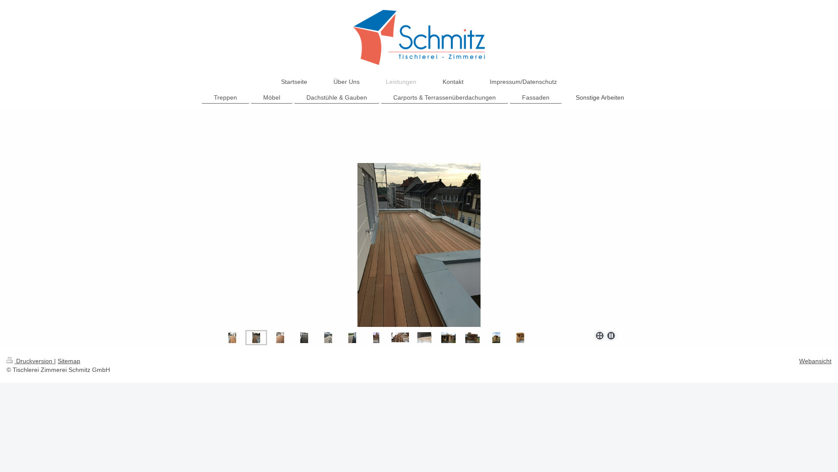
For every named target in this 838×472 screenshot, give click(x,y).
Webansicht (815, 360)
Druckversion (34, 360)
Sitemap (69, 360)
